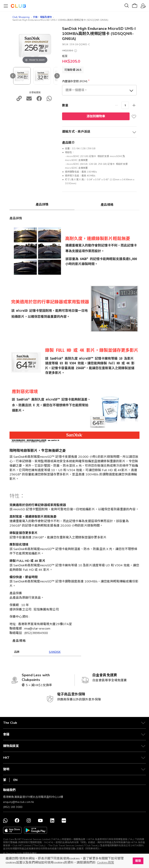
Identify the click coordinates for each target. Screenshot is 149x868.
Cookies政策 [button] (105, 862)
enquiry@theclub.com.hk (18, 802)
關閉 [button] (138, 861)
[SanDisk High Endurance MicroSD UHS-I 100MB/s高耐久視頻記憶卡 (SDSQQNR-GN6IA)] (42, 76)
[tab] (42, 204)
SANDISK (55, 652)
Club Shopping (20, 17)
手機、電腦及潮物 (42, 17)
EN (15, 780)
